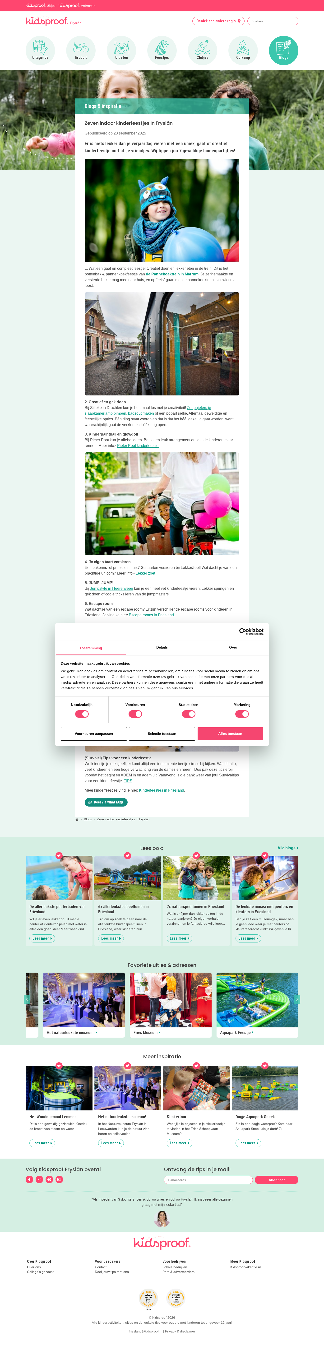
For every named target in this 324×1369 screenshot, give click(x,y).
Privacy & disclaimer (180, 1331)
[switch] (135, 714)
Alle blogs (287, 848)
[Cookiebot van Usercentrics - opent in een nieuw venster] (243, 631)
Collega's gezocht (40, 1272)
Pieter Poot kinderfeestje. (138, 446)
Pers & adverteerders (178, 1272)
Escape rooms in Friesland (151, 615)
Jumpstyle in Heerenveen (111, 588)
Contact (100, 1267)
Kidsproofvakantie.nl (245, 1267)
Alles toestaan (230, 734)
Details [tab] (162, 647)
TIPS (128, 781)
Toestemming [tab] (90, 648)
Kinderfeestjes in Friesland (161, 790)
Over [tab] (233, 647)
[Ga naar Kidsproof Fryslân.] (77, 819)
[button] (27, 999)
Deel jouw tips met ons (112, 1272)
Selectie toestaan (162, 734)
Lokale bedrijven (174, 1267)
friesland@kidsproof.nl (145, 1331)
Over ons (34, 1267)
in (172, 274)
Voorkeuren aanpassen (94, 734)
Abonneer (277, 1180)
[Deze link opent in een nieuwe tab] (162, 343)
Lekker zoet (145, 573)
